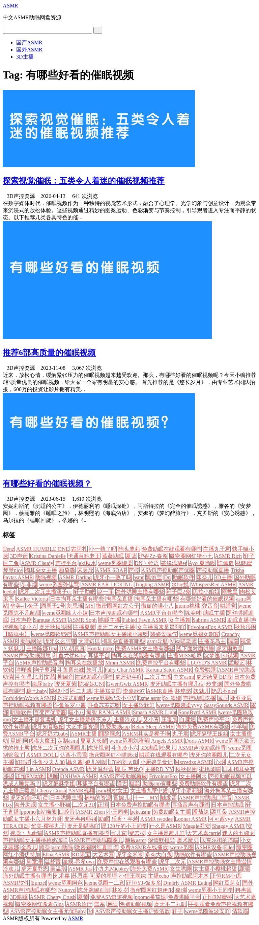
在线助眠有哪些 (94, 677)
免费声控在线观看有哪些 (127, 861)
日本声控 (21, 620)
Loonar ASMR (191, 819)
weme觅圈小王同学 (210, 890)
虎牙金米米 (129, 854)
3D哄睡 (19, 897)
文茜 (50, 677)
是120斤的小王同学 (124, 826)
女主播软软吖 (138, 705)
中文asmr (183, 677)
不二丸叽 (81, 691)
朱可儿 (94, 670)
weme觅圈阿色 (65, 883)
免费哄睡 (205, 670)
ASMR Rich (228, 556)
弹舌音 (210, 606)
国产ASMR (29, 42)
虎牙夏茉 (66, 684)
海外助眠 (25, 805)
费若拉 (137, 833)
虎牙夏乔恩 (34, 869)
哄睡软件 (21, 712)
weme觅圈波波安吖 (207, 911)
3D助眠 (149, 748)
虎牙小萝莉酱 (186, 790)
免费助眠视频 (136, 904)
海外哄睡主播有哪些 (140, 591)
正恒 (102, 805)
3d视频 (230, 655)
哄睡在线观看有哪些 (163, 755)
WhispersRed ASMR (213, 584)
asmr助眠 (62, 847)
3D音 (226, 677)
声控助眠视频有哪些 (27, 705)
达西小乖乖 (73, 755)
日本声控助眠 (227, 805)
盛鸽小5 (59, 691)
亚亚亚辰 (241, 698)
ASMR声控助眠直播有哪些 (77, 833)
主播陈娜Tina (41, 648)
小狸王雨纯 (132, 876)
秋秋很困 (186, 769)
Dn (167, 577)
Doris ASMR (199, 741)
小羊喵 (239, 726)
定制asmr (67, 741)
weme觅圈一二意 (104, 883)
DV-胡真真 (72, 648)
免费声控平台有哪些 (161, 662)
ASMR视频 (81, 790)
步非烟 (29, 584)
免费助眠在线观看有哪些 (171, 549)
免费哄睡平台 (184, 897)
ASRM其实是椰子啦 (146, 734)
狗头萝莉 (129, 549)
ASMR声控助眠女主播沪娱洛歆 (132, 911)
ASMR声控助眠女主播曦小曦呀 (111, 634)
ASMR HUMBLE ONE (42, 549)
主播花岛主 (212, 641)
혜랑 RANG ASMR (108, 712)
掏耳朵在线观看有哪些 (139, 655)
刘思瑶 (75, 606)
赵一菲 (105, 591)
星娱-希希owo (79, 861)
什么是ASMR (165, 826)
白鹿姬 (187, 719)
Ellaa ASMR (56, 854)
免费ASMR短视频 (111, 897)
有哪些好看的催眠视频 (207, 599)
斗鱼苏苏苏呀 (104, 705)
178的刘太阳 (123, 762)
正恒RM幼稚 (31, 776)
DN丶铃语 (147, 563)
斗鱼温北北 (29, 677)
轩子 (177, 911)
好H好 (23, 762)
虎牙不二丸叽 (170, 904)
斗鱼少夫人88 (48, 762)
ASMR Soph (83, 620)
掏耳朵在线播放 (84, 662)
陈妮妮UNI (92, 684)
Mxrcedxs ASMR (193, 762)
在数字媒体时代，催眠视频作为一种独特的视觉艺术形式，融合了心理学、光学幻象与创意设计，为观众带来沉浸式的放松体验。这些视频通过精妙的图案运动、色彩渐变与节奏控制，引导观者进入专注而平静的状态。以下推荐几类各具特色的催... (129, 210)
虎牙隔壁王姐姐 (209, 734)
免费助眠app (115, 726)
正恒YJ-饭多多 (143, 883)
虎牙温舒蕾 (100, 769)
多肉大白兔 (158, 854)
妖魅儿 (201, 691)
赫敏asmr (135, 840)
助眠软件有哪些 (193, 854)
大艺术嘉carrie (203, 833)
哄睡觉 (228, 606)
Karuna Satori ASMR (169, 670)
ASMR (10, 5)
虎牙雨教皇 (229, 648)
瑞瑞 (233, 641)
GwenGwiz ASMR (127, 684)
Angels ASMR (167, 741)
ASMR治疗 (79, 904)
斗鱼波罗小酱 (70, 705)
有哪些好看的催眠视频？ (47, 483)
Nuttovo (67, 890)
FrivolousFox (163, 776)
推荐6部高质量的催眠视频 (49, 352)
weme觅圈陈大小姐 (65, 613)
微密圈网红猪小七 (191, 556)
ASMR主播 (83, 734)
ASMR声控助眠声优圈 (168, 570)
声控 (133, 570)
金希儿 (29, 847)
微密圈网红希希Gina (40, 904)
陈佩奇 (226, 563)
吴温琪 (58, 869)
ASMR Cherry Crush (53, 897)
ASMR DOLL (42, 755)
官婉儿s (122, 797)
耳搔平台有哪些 (96, 783)
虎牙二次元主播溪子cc (45, 591)
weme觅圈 (182, 847)
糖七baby (37, 691)
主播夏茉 (84, 627)
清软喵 (240, 911)
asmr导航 (157, 641)
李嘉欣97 (134, 691)
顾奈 (44, 847)
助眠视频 (46, 577)
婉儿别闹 (96, 762)
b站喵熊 (47, 812)
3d (90, 911)
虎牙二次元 (172, 861)
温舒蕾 (53, 861)
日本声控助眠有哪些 (114, 613)
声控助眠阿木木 (190, 876)
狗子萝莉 (44, 670)
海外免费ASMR (149, 869)
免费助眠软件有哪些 (203, 783)
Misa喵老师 (183, 641)
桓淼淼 (67, 570)
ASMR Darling (75, 577)
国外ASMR (29, 49)
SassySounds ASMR (226, 705)
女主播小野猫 (54, 805)
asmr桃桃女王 (112, 790)
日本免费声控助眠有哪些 (140, 805)
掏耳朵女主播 (41, 570)
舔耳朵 (219, 812)
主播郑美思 (107, 691)
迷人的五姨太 (238, 833)
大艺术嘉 (103, 854)
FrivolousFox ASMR (210, 627)
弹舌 (122, 783)
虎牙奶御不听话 (29, 797)
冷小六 (29, 627)
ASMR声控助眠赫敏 (123, 776)
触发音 (169, 797)
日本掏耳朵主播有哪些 (77, 599)
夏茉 (83, 897)
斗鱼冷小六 (124, 748)
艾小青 (151, 719)
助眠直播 (238, 620)
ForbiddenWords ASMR (29, 698)
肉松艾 (248, 591)
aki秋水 (87, 563)
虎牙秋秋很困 (55, 627)
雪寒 (99, 904)
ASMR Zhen (91, 812)
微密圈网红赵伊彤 (151, 890)
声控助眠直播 (213, 570)
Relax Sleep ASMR (153, 726)
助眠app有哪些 (159, 783)
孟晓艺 (237, 662)
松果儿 (168, 748)
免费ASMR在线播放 (144, 847)
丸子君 (180, 734)
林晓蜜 (244, 563)
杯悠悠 (183, 691)
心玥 (219, 762)
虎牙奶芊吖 (128, 677)
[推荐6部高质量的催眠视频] (107, 337)
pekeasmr (141, 812)
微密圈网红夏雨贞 (96, 847)
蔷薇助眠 (113, 556)
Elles (229, 847)
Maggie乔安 (196, 826)
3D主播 (25, 57)
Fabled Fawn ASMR (144, 620)
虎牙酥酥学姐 (58, 783)
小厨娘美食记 (156, 762)
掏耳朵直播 (119, 599)
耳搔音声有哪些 (190, 805)
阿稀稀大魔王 (39, 741)
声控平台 (66, 563)
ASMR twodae (156, 819)
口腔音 (67, 812)
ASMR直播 (160, 691)
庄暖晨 (169, 719)
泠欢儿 (11, 869)
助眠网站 (31, 641)
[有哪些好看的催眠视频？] (99, 468)
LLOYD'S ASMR (207, 662)
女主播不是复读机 (34, 719)
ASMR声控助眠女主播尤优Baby (48, 911)
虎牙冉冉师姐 (80, 819)
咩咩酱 (24, 670)
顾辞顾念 (109, 734)
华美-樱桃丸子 (48, 826)
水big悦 (180, 584)
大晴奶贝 (89, 641)
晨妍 (15, 741)
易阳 (112, 904)
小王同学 (117, 812)
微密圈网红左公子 (117, 606)
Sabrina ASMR (209, 620)
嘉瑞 (180, 890)
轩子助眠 (84, 591)
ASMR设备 (209, 847)
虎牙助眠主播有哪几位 (177, 684)
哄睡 (53, 776)
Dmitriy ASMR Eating (187, 883)
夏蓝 (131, 556)
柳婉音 (65, 677)
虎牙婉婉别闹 (94, 890)
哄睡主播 (109, 620)
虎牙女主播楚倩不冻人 (85, 719)
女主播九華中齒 (149, 790)
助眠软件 (183, 577)
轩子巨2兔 (178, 591)
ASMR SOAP (110, 570)
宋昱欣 (85, 570)
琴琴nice (13, 570)
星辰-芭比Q (129, 769)
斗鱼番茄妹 (70, 670)
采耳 (8, 599)
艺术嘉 (62, 876)
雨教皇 (230, 591)
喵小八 (76, 712)
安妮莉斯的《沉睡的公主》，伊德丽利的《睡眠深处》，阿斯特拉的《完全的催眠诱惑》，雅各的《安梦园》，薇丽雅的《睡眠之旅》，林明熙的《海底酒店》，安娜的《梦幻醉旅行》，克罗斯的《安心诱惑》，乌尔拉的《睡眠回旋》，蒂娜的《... (129, 513)
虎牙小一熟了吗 (113, 577)
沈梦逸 (212, 655)
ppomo (28, 812)
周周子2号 (53, 606)
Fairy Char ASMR (124, 670)
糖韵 (135, 783)
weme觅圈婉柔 (115, 563)
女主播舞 (180, 620)
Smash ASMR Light (154, 712)
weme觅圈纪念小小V (111, 698)
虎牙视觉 (98, 748)
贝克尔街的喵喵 (219, 840)
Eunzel (38, 883)
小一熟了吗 (102, 549)
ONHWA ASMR (78, 776)
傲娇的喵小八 (157, 606)
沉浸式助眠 (70, 698)
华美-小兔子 (24, 606)
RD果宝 (81, 854)
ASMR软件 (16, 883)
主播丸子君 (216, 549)
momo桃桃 (188, 606)
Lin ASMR (38, 769)
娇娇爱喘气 (163, 634)
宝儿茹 (119, 833)
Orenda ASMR (68, 769)
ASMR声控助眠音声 (39, 662)
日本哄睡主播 (66, 797)
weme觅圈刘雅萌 (129, 741)
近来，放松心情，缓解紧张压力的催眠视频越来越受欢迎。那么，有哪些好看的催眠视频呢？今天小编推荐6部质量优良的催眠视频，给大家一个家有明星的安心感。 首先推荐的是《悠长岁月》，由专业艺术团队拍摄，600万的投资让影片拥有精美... (129, 382)
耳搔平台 (99, 655)
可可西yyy (221, 819)
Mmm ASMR (120, 662)
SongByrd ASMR (197, 712)
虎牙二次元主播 (116, 627)
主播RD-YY (159, 769)
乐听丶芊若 (124, 819)
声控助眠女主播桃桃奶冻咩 (35, 840)
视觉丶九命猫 (26, 833)
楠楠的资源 (97, 797)
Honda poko (100, 648)
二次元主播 (157, 677)
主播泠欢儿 (127, 719)
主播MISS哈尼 (185, 655)
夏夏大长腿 (93, 741)
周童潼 (34, 861)
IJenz (8, 549)
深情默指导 (161, 840)
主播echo (158, 876)
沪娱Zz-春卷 (153, 556)
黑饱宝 (154, 577)
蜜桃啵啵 (210, 769)
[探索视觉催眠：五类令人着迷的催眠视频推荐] (99, 165)
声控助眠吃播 (199, 698)
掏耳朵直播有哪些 (123, 641)
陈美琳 (193, 613)
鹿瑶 (244, 869)
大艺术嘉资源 (82, 726)
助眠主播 (214, 613)
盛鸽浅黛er (173, 563)
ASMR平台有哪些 (161, 613)
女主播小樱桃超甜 (215, 869)
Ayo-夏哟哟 (202, 563)
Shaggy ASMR (228, 826)
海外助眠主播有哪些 (27, 876)
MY (89, 606)
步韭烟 (214, 684)
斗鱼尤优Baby (69, 655)
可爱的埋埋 (103, 876)
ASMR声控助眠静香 (202, 748)
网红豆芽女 (226, 883)
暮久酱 (75, 762)
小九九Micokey (111, 869)
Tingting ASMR (152, 584)
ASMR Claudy (37, 563)
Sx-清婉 (172, 698)
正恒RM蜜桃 (217, 897)
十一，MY (146, 797)
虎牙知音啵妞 (48, 726)
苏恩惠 (80, 876)
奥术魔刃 (188, 840)
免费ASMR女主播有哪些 (145, 648)
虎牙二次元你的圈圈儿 (59, 748)
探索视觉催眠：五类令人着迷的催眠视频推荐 (84, 180)
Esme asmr (149, 698)
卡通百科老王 (84, 556)
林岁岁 (120, 890)
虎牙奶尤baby (52, 734)
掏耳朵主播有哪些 (156, 599)
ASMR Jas (80, 869)
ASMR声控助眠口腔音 (205, 797)
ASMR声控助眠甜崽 (27, 655)
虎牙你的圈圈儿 (209, 755)
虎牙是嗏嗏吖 (83, 826)
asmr (139, 577)
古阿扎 (79, 549)
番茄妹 (201, 812)
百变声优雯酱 (50, 712)
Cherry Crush (51, 790)
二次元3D (84, 805)
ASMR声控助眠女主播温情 (220, 861)
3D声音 (19, 556)
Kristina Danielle (48, 556)
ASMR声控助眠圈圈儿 (96, 840)
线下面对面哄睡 (195, 648)
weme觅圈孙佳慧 (59, 584)
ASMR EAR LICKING (107, 584)
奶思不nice (223, 691)
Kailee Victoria (32, 599)
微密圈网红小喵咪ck (113, 755)
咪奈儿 (204, 577)
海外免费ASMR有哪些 (202, 726)
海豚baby (42, 684)
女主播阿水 (193, 776)
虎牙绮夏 (207, 677)
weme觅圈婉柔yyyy (179, 705)
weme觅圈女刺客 (199, 634)
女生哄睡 (181, 869)
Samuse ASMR (50, 620)
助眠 (103, 819)
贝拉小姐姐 (206, 591)
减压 (223, 698)
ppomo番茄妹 (150, 897)
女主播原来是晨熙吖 (161, 627)
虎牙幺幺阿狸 (60, 641)
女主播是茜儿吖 (166, 833)
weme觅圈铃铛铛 (51, 634)
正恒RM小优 (226, 876)
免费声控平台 (214, 719)
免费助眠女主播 (172, 812)
